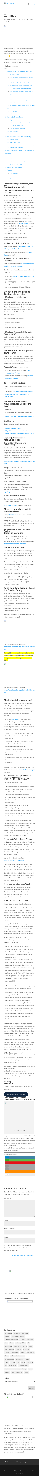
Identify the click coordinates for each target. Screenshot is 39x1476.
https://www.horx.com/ (13, 428)
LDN (18, 1362)
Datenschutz (17, 1346)
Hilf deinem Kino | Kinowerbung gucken (22, 88)
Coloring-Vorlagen (14, 139)
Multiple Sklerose (23, 1365)
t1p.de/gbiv (8, 492)
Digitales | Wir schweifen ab (15, 117)
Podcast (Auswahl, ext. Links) (20, 100)
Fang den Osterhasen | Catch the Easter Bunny (22, 145)
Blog (6, 1343)
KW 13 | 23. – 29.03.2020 (16, 164)
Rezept (24, 1369)
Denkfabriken (16, 114)
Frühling (22, 1353)
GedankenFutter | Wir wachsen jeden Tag (19, 71)
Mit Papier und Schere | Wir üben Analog (19, 137)
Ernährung (26, 1349)
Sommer (7, 1372)
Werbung (9, 170)
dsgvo (30, 1346)
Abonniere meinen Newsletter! (16, 1094)
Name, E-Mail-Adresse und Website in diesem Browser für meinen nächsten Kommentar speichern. (18, 1248)
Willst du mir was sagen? (14, 167)
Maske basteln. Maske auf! (16, 147)
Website (6, 1237)
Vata (13, 1372)
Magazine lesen (13, 120)
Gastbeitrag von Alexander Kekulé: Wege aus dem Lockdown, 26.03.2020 (18, 394)
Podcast (15, 111)
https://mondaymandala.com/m (15, 543)
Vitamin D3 (19, 1372)
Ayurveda (22, 1339)
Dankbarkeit (8, 1346)
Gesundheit (30, 1353)
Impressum (28, 1462)
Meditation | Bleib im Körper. (19, 80)
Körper (7, 1362)
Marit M (9, 19)
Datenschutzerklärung (13, 1462)
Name (6, 1220)
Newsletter (15, 173)
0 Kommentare (13, 22)
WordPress (19, 1473)
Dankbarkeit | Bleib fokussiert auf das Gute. (23, 77)
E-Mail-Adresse (9, 1228)
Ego (6, 1349)
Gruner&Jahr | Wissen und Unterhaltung (22, 122)
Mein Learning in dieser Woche (20, 161)
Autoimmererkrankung (18, 1336)
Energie (11, 1349)
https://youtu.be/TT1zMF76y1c (14, 860)
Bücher (11, 1343)
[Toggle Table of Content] (5, 69)
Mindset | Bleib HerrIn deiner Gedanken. (22, 82)
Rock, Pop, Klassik (10, 505)
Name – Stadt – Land (15, 142)
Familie (7, 1353)
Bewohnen (30, 1339)
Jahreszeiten (19, 1359)
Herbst (7, 1356)
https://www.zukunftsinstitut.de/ (16, 431)
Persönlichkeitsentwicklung (12, 1369)
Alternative (17, 1333)
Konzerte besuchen (14, 131)
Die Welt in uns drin (14, 74)
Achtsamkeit (8, 1333)
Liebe (23, 1362)
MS (6, 1365)
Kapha (27, 1359)
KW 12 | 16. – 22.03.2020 (16, 156)
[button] (7, 1157)
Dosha (25, 1346)
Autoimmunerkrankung (11, 1339)
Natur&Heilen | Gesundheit (19, 128)
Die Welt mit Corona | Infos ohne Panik (19, 97)
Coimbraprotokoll (20, 1343)
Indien (12, 1356)
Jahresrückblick (9, 1359)
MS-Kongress (12, 1365)
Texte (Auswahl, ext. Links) (19, 102)
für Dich (26, 19)
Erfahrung (18, 1349)
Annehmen (25, 1333)
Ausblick (7, 1336)
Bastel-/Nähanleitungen (26, 770)
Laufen (13, 1362)
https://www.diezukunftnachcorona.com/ (19, 433)
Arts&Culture (13, 515)
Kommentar (8, 1198)
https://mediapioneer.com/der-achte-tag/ (19, 416)
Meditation (30, 1362)
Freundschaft (14, 1353)
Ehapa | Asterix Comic (18, 125)
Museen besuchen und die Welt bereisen (20, 134)
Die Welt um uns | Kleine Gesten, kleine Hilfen (21, 85)
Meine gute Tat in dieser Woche (20, 159)
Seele (30, 1369)
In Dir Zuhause (20, 1356)
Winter (26, 1372)
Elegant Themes (20, 1471)
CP (28, 1343)
